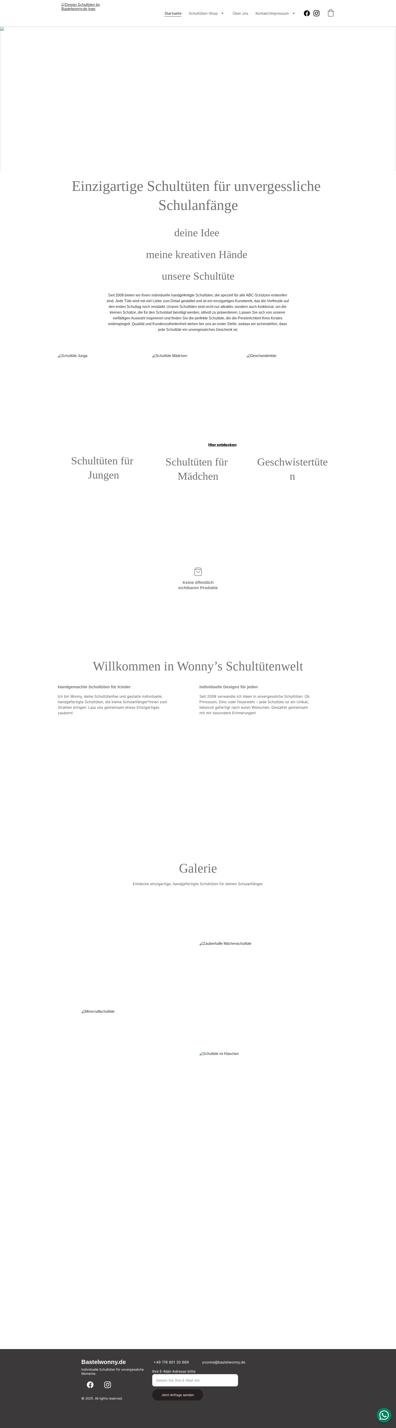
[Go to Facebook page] (309, 13)
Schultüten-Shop (203, 13)
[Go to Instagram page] (316, 13)
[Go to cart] (331, 13)
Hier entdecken (127, 444)
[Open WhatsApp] (384, 1415)
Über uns (240, 13)
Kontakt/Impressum (272, 13)
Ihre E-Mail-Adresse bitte (173, 1371)
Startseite (173, 13)
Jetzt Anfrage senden (177, 1395)
